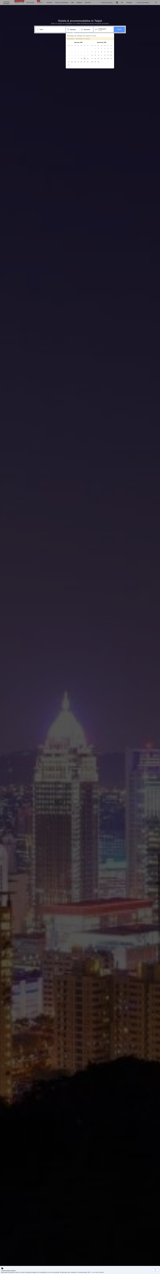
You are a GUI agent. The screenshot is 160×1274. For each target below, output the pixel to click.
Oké (155, 1270)
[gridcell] (84, 48)
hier (91, 1272)
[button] (68, 42)
